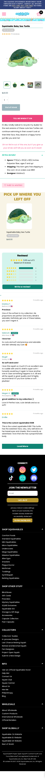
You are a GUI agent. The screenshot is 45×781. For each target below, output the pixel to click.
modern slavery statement (22, 513)
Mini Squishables (9, 542)
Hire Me (5, 689)
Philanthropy (7, 693)
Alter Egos (6, 558)
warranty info (28, 511)
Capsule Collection (10, 618)
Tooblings (6, 571)
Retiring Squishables (10, 578)
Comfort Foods (8, 535)
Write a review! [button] (22, 286)
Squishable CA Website (12, 734)
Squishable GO (8, 608)
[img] (7, 300)
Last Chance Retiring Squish (14, 642)
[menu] (4, 14)
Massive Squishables (11, 555)
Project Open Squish (11, 652)
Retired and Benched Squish (14, 646)
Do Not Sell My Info (22, 520)
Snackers (6, 561)
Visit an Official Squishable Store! (16, 670)
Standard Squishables (11, 539)
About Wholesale (9, 710)
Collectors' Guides (10, 636)
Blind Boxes (7, 592)
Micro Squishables (10, 545)
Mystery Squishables (11, 602)
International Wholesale (12, 717)
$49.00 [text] (5, 93)
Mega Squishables (10, 552)
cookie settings (28, 508)
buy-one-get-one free (22, 6)
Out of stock (11, 107)
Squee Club (7, 679)
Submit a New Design (11, 655)
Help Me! (5, 673)
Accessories (7, 615)
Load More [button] (22, 446)
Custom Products (9, 713)
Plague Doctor (8, 565)
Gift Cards (6, 595)
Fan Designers (8, 649)
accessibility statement (23, 516)
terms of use (17, 511)
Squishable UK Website (12, 741)
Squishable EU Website (12, 737)
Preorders (6, 599)
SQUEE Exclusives (9, 605)
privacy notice (16, 508)
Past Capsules (8, 622)
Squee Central (8, 683)
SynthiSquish (7, 575)
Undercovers (7, 548)
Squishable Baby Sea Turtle (18, 232)
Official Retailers (9, 720)
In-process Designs (10, 639)
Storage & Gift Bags (10, 612)
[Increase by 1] (8, 98)
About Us (6, 686)
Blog (4, 696)
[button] (39, 14)
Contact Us (7, 676)
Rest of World (8, 744)
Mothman (6, 568)
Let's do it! (22, 500)
